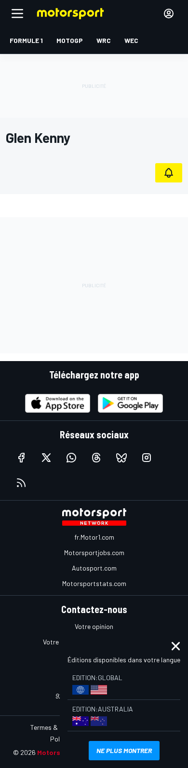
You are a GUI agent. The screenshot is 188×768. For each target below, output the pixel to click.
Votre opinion (94, 626)
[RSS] (21, 482)
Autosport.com (94, 568)
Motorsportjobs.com (94, 552)
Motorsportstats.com (94, 583)
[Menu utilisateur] (168, 13)
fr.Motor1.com (94, 537)
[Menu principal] (17, 13)
